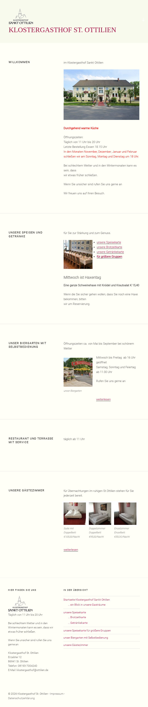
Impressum (56, 693)
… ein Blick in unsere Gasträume (86, 604)
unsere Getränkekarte (110, 252)
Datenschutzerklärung (21, 698)
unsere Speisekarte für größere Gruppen (87, 630)
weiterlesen (103, 399)
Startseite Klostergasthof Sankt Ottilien (86, 599)
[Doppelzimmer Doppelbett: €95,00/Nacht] (100, 513)
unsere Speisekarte (109, 242)
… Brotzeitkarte (77, 617)
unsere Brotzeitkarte (109, 247)
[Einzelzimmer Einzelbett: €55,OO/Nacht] (125, 513)
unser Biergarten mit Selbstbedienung (85, 637)
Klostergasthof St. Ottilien (62, 30)
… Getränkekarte (77, 622)
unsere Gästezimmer (75, 644)
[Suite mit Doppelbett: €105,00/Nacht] (75, 513)
